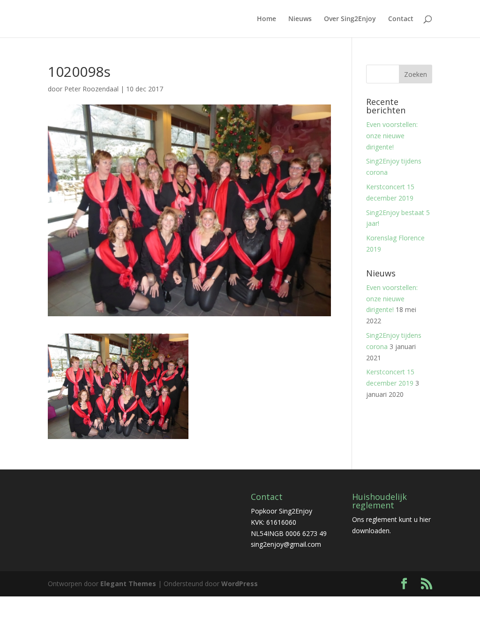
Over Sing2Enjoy (350, 19)
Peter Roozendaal (91, 88)
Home (266, 19)
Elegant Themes (128, 583)
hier (425, 519)
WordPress (239, 583)
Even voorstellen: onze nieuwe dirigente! (392, 135)
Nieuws (300, 19)
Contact (400, 19)
